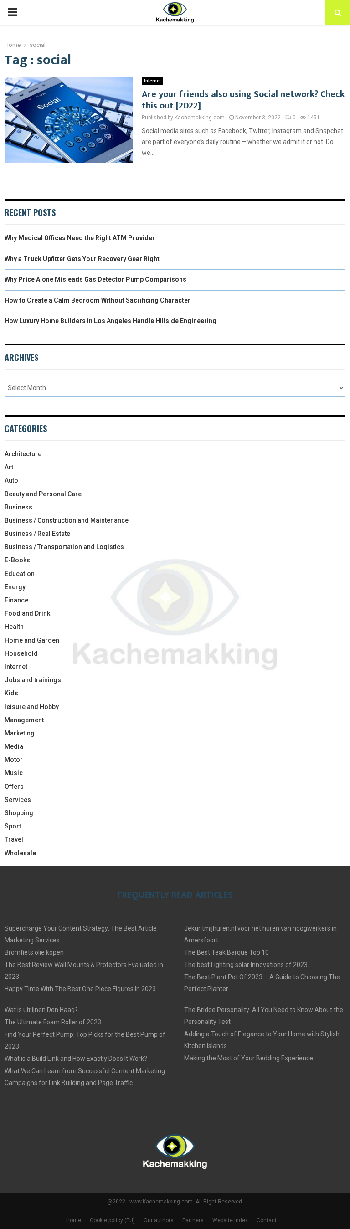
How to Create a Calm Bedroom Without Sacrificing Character (97, 300)
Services (18, 799)
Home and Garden (32, 640)
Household (21, 653)
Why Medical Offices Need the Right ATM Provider (80, 238)
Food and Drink (27, 613)
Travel (14, 839)
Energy (15, 587)
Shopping (19, 813)
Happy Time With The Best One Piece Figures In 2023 (80, 988)
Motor (14, 759)
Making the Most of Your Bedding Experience (248, 1058)
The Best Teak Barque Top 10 (226, 952)
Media (14, 746)
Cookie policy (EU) (112, 1220)
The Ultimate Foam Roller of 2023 (53, 1022)
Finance (16, 600)
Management (24, 720)
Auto (11, 480)
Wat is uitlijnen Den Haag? (41, 1009)
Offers (14, 786)
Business (18, 507)
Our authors (159, 1220)
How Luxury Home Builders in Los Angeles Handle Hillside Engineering (110, 320)
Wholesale (20, 853)
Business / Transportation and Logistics (64, 546)
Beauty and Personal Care (43, 494)
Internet (152, 80)
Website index (230, 1220)
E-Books (17, 560)
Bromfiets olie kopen (34, 952)
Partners (193, 1220)
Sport (13, 826)
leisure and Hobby (32, 706)
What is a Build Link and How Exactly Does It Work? (76, 1058)
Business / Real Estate (37, 533)
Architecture (23, 454)
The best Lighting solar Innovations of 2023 (246, 964)
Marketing (20, 733)
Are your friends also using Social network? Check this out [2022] (243, 100)
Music (14, 772)
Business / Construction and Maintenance (67, 520)
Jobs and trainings (33, 680)
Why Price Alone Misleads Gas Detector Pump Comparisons (95, 279)
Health (14, 626)
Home (73, 1220)
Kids (11, 693)
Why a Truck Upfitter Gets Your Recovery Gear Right (82, 258)
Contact (267, 1220)
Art (9, 467)
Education (20, 573)
